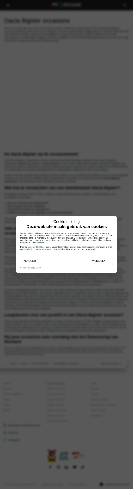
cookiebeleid (26, 249)
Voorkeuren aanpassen (30, 268)
